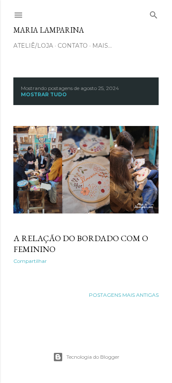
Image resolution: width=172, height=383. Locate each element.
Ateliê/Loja (33, 45)
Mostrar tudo (44, 94)
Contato (73, 45)
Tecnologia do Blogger (92, 357)
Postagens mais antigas (124, 295)
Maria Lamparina (48, 30)
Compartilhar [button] (30, 261)
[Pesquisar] (154, 13)
